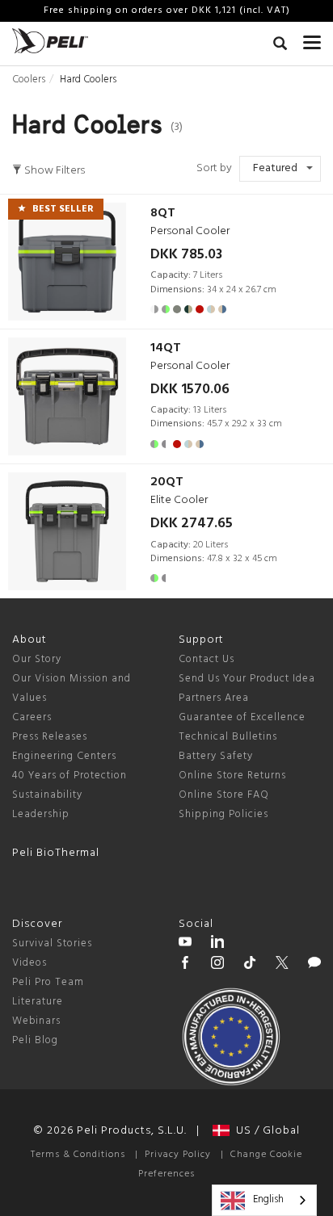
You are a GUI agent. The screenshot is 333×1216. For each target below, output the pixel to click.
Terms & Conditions (78, 1155)
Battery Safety (216, 756)
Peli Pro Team (48, 982)
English (268, 1199)
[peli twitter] (282, 965)
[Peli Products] (185, 965)
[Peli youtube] (185, 944)
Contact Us (206, 659)
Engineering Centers (64, 756)
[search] (280, 46)
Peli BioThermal (55, 853)
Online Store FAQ (224, 794)
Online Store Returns (232, 775)
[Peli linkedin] (217, 944)
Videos (29, 962)
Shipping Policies (223, 814)
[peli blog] (314, 965)
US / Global (265, 1131)
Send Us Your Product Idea (247, 678)
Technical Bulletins (228, 736)
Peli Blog (35, 1040)
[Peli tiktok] (249, 965)
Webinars (36, 1021)
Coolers (28, 79)
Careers (32, 717)
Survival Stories (52, 943)
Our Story (36, 659)
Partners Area (214, 698)
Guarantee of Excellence (242, 717)
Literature (37, 1001)
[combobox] (264, 1200)
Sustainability (47, 794)
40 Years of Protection (69, 775)
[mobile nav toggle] (312, 38)
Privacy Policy (178, 1155)
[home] (50, 40)
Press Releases (49, 736)
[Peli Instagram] (217, 965)
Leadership (41, 814)
